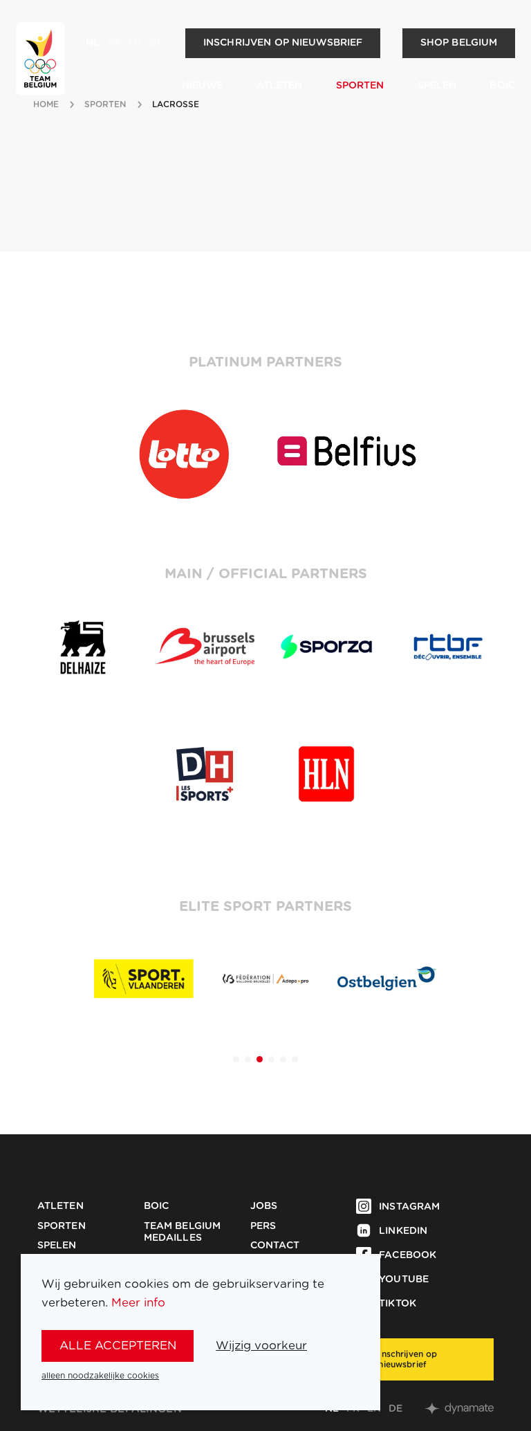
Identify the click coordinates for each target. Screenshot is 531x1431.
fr (113, 43)
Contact (275, 1245)
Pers (263, 1226)
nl (93, 43)
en (135, 43)
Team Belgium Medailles (182, 1232)
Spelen (437, 86)
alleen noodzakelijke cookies (100, 1376)
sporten (105, 104)
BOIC (502, 86)
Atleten (280, 86)
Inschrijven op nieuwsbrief (283, 43)
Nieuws (202, 86)
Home (46, 104)
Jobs (264, 1206)
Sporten (360, 86)
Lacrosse (176, 104)
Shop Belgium (459, 43)
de (156, 43)
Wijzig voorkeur (261, 1345)
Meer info (138, 1303)
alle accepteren (117, 1345)
